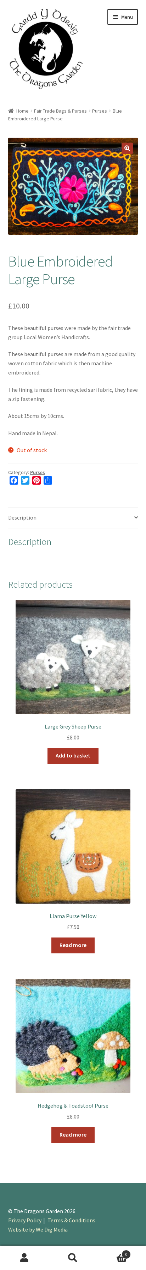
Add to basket (73, 755)
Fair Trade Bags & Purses (60, 111)
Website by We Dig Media (38, 1229)
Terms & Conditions (71, 1220)
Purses (99, 111)
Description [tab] (22, 517)
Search (73, 1258)
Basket (112, 1252)
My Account (24, 1258)
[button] (127, 148)
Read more (73, 944)
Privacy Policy (24, 1220)
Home (22, 111)
